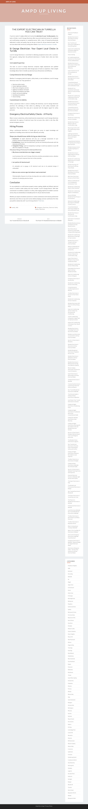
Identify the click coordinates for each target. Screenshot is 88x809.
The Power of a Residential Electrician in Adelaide (74, 501)
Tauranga (70, 647)
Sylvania (70, 716)
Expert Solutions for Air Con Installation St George (73, 72)
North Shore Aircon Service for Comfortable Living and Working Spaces (74, 230)
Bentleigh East (71, 598)
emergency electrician (42, 207)
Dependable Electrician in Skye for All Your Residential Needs (74, 270)
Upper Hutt (70, 584)
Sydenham (70, 751)
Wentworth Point (72, 612)
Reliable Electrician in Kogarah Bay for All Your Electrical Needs (73, 154)
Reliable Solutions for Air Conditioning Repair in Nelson (74, 148)
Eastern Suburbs (72, 631)
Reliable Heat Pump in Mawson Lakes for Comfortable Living (73, 123)
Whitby (69, 691)
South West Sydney (72, 678)
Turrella (13, 207)
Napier (69, 664)
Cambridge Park (71, 730)
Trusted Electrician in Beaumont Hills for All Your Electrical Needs (73, 109)
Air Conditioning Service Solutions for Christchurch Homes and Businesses (74, 59)
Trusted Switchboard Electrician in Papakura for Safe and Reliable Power (74, 84)
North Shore (71, 620)
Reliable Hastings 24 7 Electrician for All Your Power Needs (73, 166)
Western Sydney (71, 743)
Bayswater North (72, 792)
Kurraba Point (71, 773)
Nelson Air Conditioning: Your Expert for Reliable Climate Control (73, 202)
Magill (69, 582)
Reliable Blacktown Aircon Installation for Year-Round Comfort (74, 224)
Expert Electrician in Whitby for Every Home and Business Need (73, 260)
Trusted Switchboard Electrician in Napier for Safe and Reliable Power (73, 208)
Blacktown (70, 672)
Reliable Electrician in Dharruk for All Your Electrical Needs (73, 346)
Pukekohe (70, 683)
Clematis (70, 754)
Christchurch (71, 587)
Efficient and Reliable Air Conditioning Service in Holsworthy (73, 248)
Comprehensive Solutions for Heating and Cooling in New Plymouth (74, 142)
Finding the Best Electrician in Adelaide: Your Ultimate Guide (73, 465)
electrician (42, 209)
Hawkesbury (71, 656)
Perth (69, 590)
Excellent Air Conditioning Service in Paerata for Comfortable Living (74, 254)
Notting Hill (71, 765)
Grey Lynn (70, 667)
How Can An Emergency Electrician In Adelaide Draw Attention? (73, 536)
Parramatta (70, 721)
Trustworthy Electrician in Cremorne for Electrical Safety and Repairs (74, 385)
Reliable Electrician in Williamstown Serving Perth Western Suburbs (73, 363)
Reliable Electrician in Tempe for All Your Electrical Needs (73, 242)
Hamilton (70, 623)
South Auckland (71, 699)
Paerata (70, 686)
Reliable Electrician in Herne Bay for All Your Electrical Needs (73, 38)
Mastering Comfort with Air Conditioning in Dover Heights (74, 129)
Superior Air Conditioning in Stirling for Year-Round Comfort (74, 324)
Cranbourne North (72, 760)
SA (68, 579)
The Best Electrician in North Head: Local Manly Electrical (73, 517)
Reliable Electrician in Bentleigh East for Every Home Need (73, 78)
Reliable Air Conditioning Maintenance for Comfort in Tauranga (74, 160)
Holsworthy (70, 680)
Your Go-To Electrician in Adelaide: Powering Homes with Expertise (74, 471)
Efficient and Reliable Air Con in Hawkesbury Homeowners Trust (73, 182)
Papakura (70, 604)
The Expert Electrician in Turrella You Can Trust (34, 30)
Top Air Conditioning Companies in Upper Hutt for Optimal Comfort (74, 318)
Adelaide (70, 576)
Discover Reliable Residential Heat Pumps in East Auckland (74, 197)
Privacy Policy (48, 806)
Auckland (70, 571)
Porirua (69, 688)
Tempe (69, 675)
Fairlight (70, 779)
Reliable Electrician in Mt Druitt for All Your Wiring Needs (74, 305)
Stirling (70, 727)
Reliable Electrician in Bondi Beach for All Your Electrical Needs (73, 172)
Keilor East (70, 593)
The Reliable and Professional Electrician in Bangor (74, 487)
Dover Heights (71, 634)
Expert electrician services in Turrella (47, 44)
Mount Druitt (71, 719)
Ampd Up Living (11, 2)
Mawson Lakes (71, 628)
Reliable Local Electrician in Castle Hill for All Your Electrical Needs (74, 336)
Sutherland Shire (72, 606)
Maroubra (70, 735)
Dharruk (70, 738)
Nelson (69, 642)
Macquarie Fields (72, 798)
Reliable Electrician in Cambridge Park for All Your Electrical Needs (73, 330)
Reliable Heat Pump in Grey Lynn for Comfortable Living (73, 214)
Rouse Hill (70, 636)
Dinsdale (70, 626)
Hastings (70, 650)
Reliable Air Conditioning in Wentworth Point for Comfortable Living (74, 97)
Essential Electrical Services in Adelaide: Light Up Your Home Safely (74, 477)
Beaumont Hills (71, 617)
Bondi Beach (71, 653)
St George (70, 595)
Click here (41, 201)
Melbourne (70, 601)
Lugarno (70, 771)
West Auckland (71, 658)
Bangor (69, 782)
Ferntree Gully (71, 615)
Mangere (70, 702)
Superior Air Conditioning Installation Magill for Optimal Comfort (74, 50)
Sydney (69, 609)
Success (70, 713)
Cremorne (70, 749)
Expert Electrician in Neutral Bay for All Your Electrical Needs (73, 375)
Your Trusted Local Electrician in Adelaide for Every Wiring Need (74, 44)
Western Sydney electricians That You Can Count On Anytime (74, 369)
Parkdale (70, 768)
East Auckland (71, 661)
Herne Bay (70, 574)
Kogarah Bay (71, 645)
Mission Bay (70, 694)
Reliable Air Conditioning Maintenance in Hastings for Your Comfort (74, 236)
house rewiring (71, 54)
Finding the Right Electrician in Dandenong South (74, 406)
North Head (70, 790)
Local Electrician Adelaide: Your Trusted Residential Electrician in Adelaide (74, 511)
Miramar (70, 710)
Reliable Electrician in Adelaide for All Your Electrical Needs (73, 357)
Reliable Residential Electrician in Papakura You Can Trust (73, 352)
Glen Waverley (71, 762)
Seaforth (70, 776)
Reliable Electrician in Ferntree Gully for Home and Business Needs (73, 103)
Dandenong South (72, 757)
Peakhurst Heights (72, 565)
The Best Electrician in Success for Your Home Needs (73, 294)
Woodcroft (70, 784)
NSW (17, 207)
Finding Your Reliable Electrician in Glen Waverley (73, 419)
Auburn (69, 724)
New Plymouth (71, 639)
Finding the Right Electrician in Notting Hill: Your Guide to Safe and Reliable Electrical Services (74, 426)
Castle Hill (70, 732)
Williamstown (71, 740)
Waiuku (69, 795)
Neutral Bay (70, 746)
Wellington (70, 708)
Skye (69, 697)
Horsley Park (71, 705)
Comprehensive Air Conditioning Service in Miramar (73, 289)
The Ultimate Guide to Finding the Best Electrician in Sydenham (73, 395)
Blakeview (70, 669)
